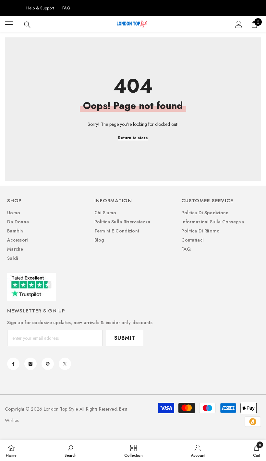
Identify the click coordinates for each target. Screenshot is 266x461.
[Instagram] (30, 364)
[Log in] (238, 24)
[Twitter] (65, 364)
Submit (125, 338)
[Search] (27, 25)
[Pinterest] (48, 364)
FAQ (66, 8)
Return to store (133, 138)
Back (13, 8)
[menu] (9, 24)
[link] (70, 450)
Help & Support (40, 8)
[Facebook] (13, 364)
